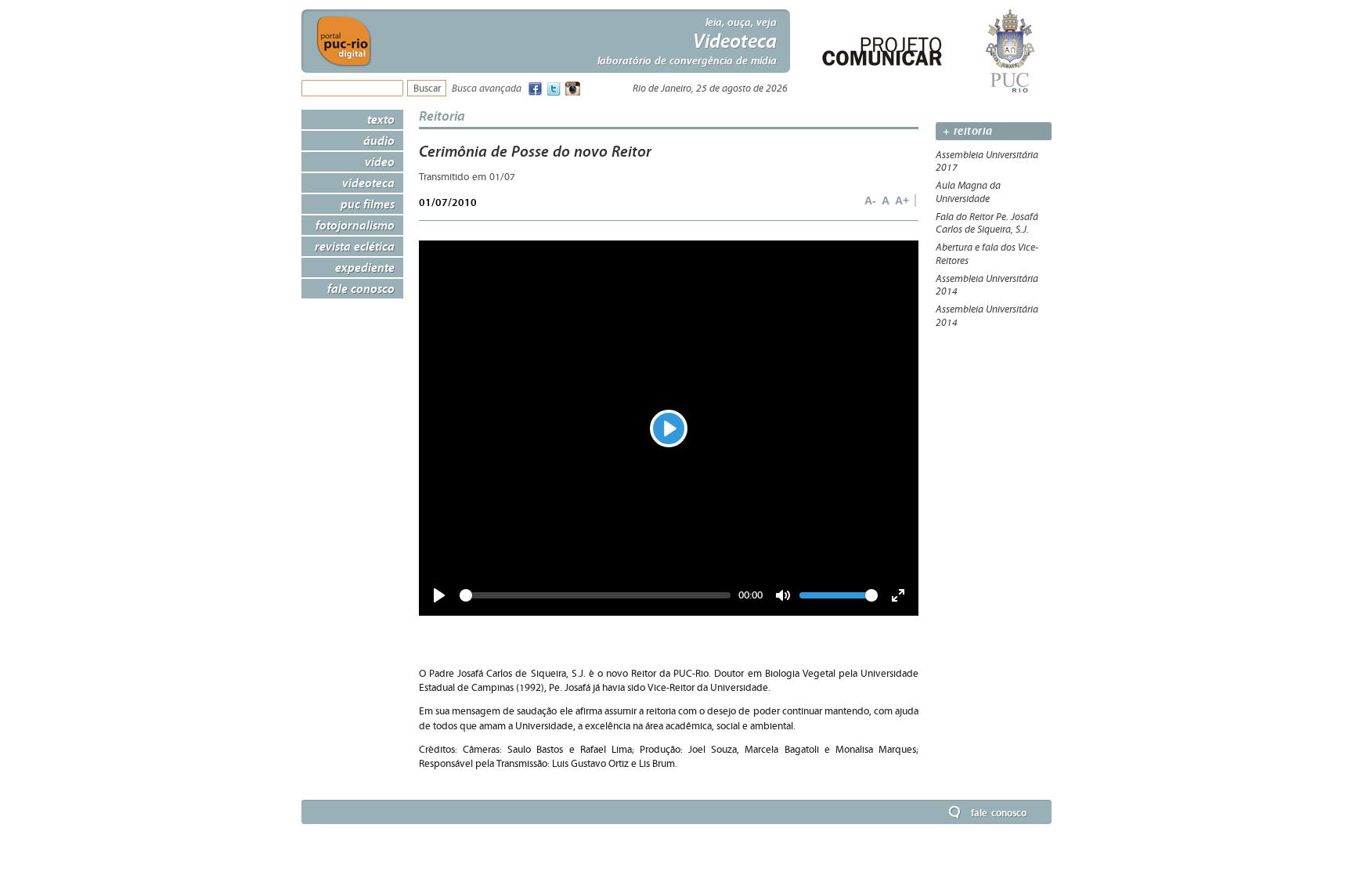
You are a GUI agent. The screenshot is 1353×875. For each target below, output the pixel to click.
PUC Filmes (368, 204)
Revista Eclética (355, 246)
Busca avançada (486, 89)
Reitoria (442, 116)
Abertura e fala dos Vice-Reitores (987, 254)
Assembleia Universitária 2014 (987, 285)
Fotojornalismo (355, 225)
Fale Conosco (361, 288)
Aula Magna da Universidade (968, 192)
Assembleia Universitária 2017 (987, 162)
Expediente (365, 267)
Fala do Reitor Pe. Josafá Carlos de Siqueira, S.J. (987, 224)
